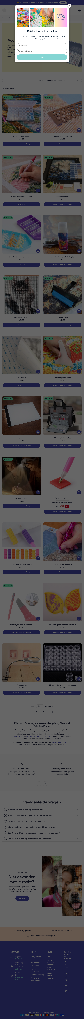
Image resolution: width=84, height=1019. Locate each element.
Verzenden (42, 57)
